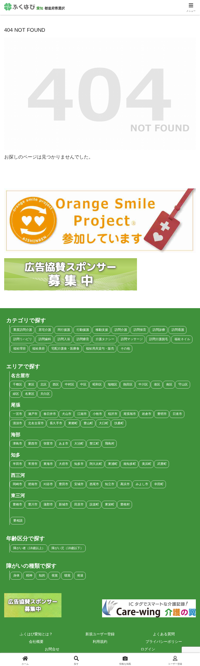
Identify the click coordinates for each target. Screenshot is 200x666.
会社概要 (36, 641)
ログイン (148, 649)
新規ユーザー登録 (100, 634)
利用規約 (100, 641)
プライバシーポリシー (164, 641)
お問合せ (52, 649)
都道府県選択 (55, 8)
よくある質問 (164, 634)
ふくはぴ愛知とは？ (36, 634)
